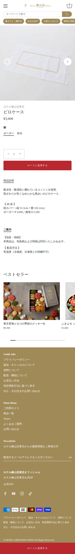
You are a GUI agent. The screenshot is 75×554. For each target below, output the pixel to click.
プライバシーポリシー (16, 359)
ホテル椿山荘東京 (13, 106)
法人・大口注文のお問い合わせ (21, 391)
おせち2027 (33, 21)
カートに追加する (37, 548)
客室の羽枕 (69, 21)
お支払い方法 (11, 380)
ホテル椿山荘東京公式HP (18, 477)
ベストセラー (15, 274)
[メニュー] (5, 6)
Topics (7, 418)
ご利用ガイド (11, 408)
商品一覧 (8, 413)
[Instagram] (22, 493)
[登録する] (70, 457)
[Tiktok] (30, 493)
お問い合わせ (11, 429)
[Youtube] (13, 493)
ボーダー (8, 133)
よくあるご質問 (12, 423)
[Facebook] (5, 493)
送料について (11, 370)
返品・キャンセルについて (19, 364)
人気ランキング (51, 21)
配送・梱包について (15, 375)
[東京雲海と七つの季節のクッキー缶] (31, 301)
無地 (19, 133)
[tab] (10, 181)
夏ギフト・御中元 (13, 21)
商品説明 (8, 180)
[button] (7, 61)
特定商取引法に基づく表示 (19, 385)
